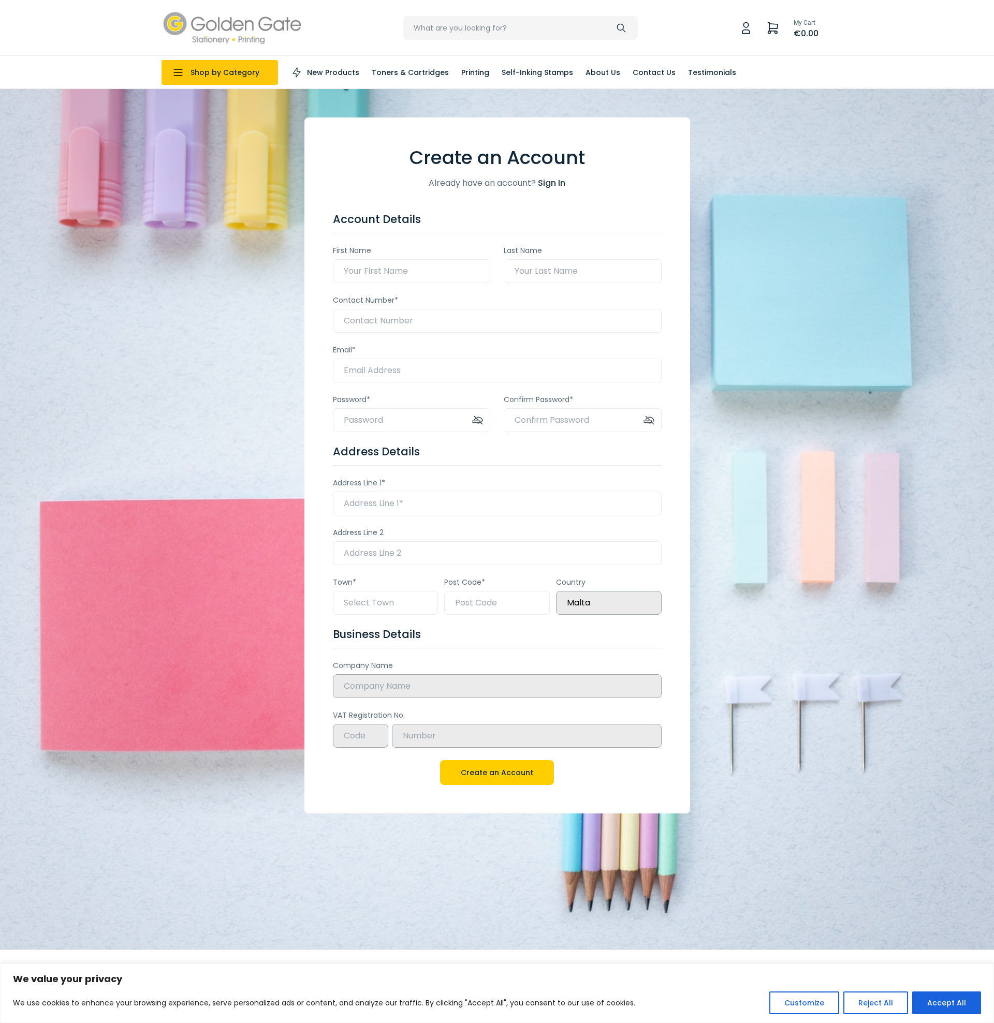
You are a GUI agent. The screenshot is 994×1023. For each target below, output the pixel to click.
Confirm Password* (538, 399)
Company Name (363, 665)
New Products (333, 72)
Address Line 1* (359, 482)
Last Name (523, 250)
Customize (804, 1003)
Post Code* (464, 582)
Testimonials (712, 72)
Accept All (946, 1003)
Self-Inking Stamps (537, 72)
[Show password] (476, 421)
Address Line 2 (358, 532)
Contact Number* (365, 300)
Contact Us (654, 72)
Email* (344, 349)
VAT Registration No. (369, 715)
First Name (352, 250)
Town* (344, 582)
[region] (497, 993)
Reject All (875, 1003)
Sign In (551, 183)
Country (571, 582)
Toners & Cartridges (410, 72)
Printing (475, 72)
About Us (603, 72)
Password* (351, 399)
